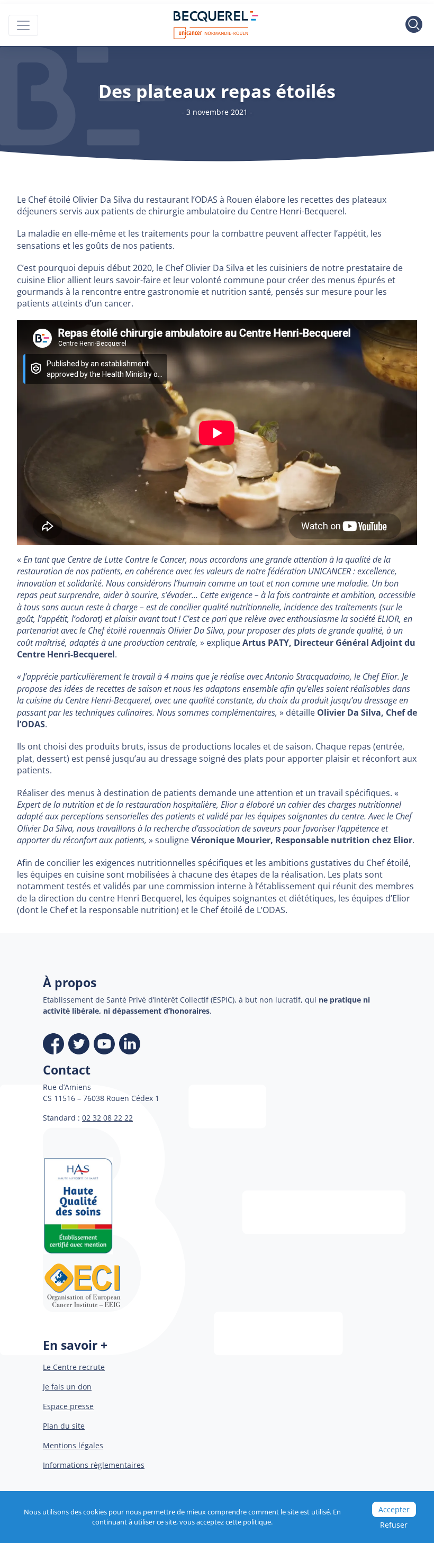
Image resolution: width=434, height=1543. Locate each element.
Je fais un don (67, 1387)
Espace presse (68, 1406)
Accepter (394, 1509)
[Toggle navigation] (23, 25)
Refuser (394, 1525)
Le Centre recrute (74, 1367)
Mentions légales (73, 1445)
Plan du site (64, 1426)
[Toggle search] (414, 25)
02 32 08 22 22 (107, 1118)
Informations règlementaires (93, 1465)
